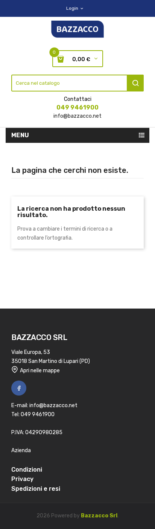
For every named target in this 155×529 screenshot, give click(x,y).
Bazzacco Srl (99, 516)
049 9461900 (77, 107)
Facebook (18, 388)
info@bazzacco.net (77, 116)
